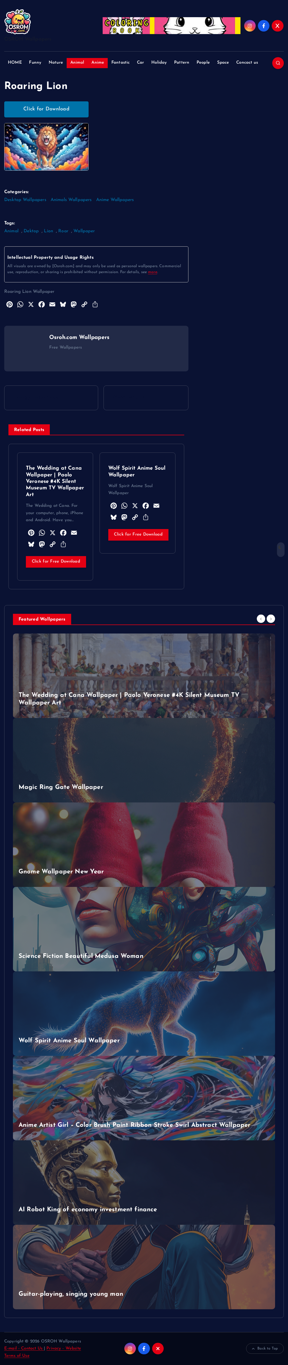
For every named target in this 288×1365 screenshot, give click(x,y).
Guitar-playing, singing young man (71, 1294)
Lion (48, 231)
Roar (63, 231)
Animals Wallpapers (71, 200)
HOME (15, 63)
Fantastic (120, 63)
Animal (77, 63)
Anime (97, 63)
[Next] (271, 619)
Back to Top (267, 1348)
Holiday (159, 63)
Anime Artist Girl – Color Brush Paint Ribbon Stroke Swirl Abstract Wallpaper (134, 1125)
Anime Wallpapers (115, 200)
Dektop (31, 231)
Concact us (247, 63)
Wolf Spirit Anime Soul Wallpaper (69, 1041)
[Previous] (261, 619)
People (203, 63)
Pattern (181, 63)
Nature (56, 63)
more (152, 272)
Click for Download (46, 109)
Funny (35, 63)
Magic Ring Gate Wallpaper (61, 787)
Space (223, 63)
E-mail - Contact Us (24, 1348)
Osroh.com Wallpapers (79, 337)
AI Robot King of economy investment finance (88, 1209)
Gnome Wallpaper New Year (61, 872)
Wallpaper (84, 231)
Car (140, 63)
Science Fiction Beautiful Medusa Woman (81, 956)
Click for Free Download (56, 561)
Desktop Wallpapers (25, 200)
